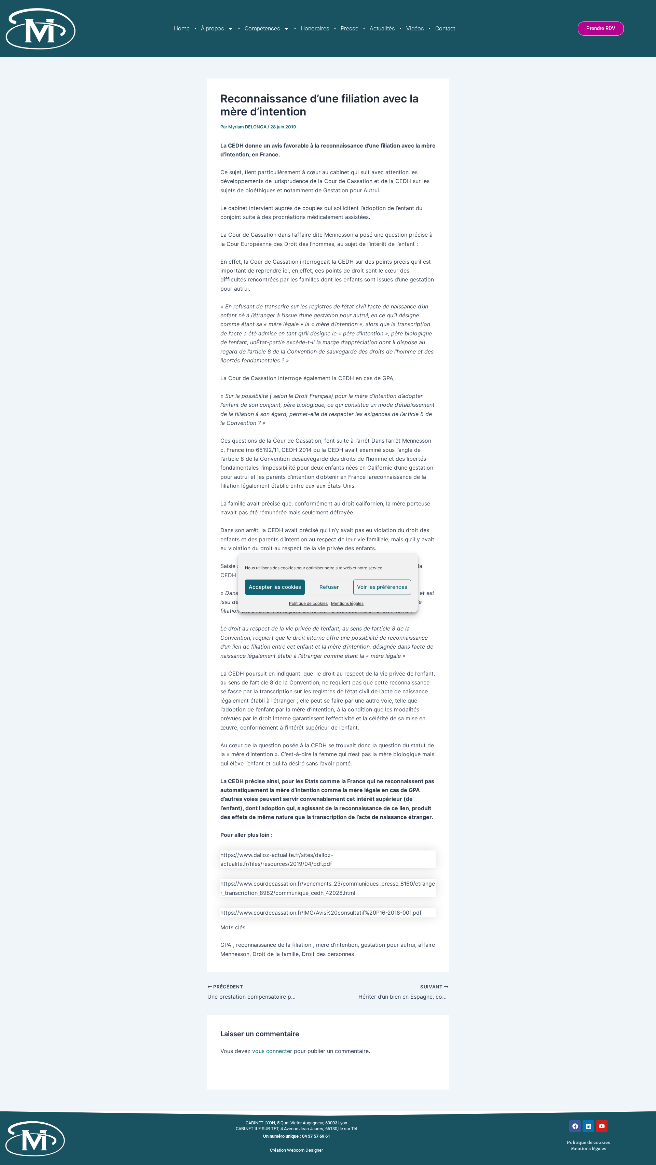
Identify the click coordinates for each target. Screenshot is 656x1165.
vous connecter (272, 1051)
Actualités (382, 28)
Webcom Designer (305, 1150)
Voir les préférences (382, 587)
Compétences (262, 28)
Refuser (329, 587)
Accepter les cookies (275, 587)
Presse (349, 28)
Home (182, 28)
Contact (445, 28)
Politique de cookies (308, 603)
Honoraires (315, 28)
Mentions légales (347, 603)
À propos (212, 28)
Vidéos (415, 28)
